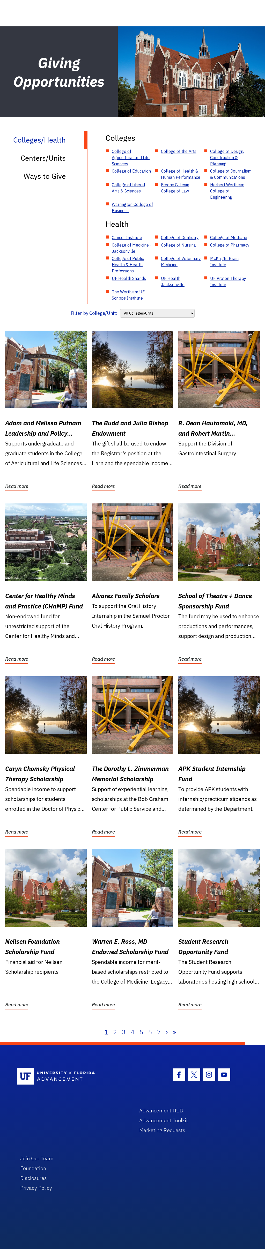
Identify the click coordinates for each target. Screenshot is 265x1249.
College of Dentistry (179, 237)
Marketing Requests (162, 1130)
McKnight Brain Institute (224, 261)
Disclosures (33, 1177)
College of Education (131, 171)
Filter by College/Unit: (94, 313)
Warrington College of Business (132, 207)
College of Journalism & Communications (231, 174)
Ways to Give (45, 176)
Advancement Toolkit (163, 1120)
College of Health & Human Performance (180, 174)
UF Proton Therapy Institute (228, 281)
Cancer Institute (127, 237)
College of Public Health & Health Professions (128, 264)
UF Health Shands (129, 278)
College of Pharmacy (229, 245)
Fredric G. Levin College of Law (175, 188)
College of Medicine (228, 237)
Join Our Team (37, 1158)
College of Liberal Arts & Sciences (128, 188)
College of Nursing (178, 245)
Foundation (33, 1168)
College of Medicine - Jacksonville (131, 248)
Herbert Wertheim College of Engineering (227, 191)
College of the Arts (178, 151)
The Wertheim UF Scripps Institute (128, 295)
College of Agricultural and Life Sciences (131, 157)
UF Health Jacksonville (173, 281)
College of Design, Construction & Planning (227, 157)
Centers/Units (43, 158)
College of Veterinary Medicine (181, 261)
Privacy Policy (36, 1187)
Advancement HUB (161, 1110)
